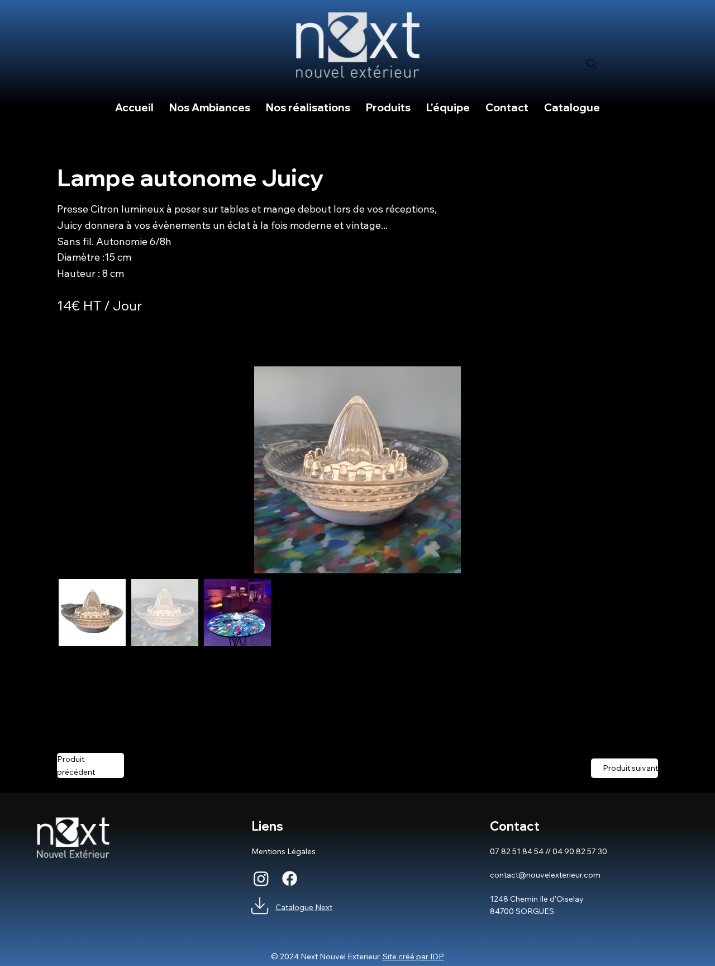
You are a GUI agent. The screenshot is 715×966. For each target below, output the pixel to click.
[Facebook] (289, 878)
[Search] (591, 64)
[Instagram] (261, 878)
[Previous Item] (72, 469)
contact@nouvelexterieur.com (545, 875)
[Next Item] (642, 469)
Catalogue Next (303, 907)
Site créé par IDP (413, 956)
